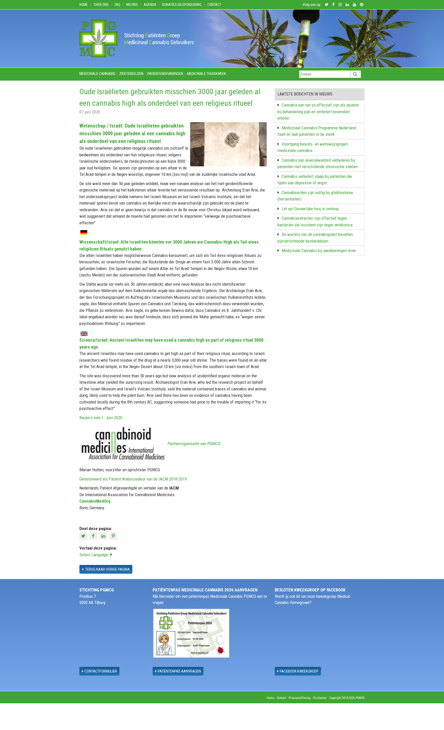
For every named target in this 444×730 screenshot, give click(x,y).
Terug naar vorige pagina (107, 569)
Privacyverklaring (299, 698)
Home (83, 5)
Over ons (101, 5)
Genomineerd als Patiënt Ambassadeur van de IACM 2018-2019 (133, 479)
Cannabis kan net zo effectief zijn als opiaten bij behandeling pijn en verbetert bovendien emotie (318, 111)
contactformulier (101, 671)
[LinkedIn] (103, 535)
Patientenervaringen (165, 73)
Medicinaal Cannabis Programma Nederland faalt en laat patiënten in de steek (317, 131)
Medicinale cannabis (97, 73)
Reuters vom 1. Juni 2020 (100, 417)
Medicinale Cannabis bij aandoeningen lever (319, 250)
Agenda (150, 5)
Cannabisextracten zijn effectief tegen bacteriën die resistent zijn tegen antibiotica (315, 221)
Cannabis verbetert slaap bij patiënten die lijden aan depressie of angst (315, 180)
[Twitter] (83, 535)
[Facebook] (93, 535)
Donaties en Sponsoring (181, 5)
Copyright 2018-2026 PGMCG (347, 698)
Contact (214, 5)
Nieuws (132, 5)
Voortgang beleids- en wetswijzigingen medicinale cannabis (313, 147)
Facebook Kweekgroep (299, 671)
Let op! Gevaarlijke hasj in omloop (310, 208)
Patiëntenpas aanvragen (179, 671)
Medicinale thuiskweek (206, 73)
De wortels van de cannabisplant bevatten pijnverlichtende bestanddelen (315, 238)
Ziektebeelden (131, 73)
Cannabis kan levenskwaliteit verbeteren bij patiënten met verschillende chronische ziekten (318, 163)
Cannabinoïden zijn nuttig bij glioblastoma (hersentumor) (315, 196)
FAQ (117, 5)
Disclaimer (320, 698)
